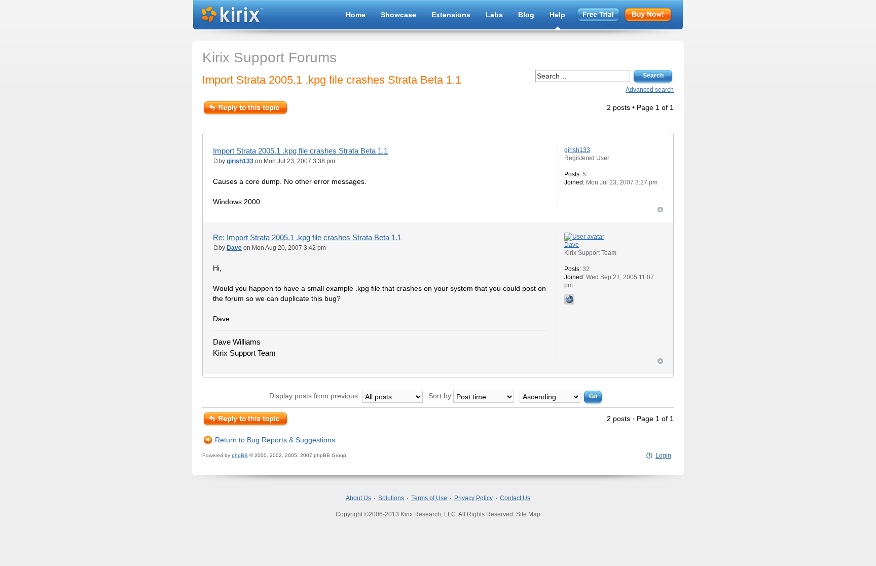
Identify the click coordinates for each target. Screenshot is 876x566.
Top (660, 209)
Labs (494, 15)
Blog (526, 15)
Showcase (398, 15)
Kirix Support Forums (269, 57)
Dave (234, 247)
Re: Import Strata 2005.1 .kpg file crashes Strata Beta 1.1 (307, 237)
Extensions (450, 15)
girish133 (240, 161)
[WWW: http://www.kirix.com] (569, 299)
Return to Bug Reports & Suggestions (275, 440)
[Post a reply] (245, 108)
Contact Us (515, 498)
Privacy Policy (473, 498)
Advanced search (650, 89)
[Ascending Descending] (562, 396)
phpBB (240, 455)
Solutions (391, 498)
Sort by (440, 396)
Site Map (528, 514)
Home (356, 15)
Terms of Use (429, 498)
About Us (358, 498)
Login (663, 455)
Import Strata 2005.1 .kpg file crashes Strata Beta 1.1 (331, 79)
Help (557, 15)
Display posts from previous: (315, 396)
